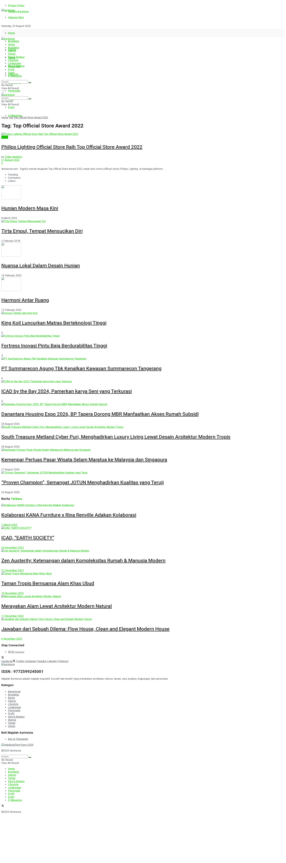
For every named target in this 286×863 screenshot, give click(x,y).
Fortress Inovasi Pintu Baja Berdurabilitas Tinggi (54, 346)
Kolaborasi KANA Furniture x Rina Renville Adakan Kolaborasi (68, 515)
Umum (11, 726)
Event (11, 107)
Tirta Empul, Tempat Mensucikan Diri (42, 231)
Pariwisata (14, 90)
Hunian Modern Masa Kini (29, 208)
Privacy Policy (16, 5)
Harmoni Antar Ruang (25, 300)
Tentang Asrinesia (18, 11)
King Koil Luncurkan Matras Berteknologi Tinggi (53, 323)
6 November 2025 (11, 638)
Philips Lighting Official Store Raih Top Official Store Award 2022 (71, 147)
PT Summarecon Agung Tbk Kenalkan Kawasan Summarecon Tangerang (81, 368)
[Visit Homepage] (8, 10)
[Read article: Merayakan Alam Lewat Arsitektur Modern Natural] (143, 596)
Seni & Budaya (16, 57)
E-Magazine (15, 115)
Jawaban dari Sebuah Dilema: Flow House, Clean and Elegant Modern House (85, 629)
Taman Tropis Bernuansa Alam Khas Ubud (47, 583)
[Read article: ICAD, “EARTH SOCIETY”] (143, 528)
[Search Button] (29, 82)
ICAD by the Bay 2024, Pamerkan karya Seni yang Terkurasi (66, 391)
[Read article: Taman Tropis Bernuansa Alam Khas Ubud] (143, 573)
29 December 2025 (12, 547)
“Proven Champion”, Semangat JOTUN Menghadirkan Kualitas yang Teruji (82, 482)
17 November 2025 (12, 616)
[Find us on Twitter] (2, 32)
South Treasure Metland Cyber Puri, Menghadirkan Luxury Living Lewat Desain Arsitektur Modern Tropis (115, 437)
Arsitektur (13, 41)
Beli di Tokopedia (18, 739)
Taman (11, 53)
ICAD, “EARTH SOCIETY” (27, 538)
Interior (12, 50)
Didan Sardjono (13, 156)
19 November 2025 (12, 593)
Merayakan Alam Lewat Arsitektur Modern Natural (56, 606)
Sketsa (12, 719)
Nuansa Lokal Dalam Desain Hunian (40, 265)
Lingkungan (14, 63)
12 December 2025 (12, 570)
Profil (11, 69)
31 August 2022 (10, 160)
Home (11, 33)
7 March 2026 (9, 524)
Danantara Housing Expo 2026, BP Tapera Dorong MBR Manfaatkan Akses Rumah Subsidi (100, 414)
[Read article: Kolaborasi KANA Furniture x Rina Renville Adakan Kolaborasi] (143, 505)
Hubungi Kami (16, 17)
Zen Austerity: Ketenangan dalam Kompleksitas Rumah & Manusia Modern (83, 560)
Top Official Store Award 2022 (31, 117)
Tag (11, 117)
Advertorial (14, 691)
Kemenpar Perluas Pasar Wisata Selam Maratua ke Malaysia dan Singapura (84, 459)
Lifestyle (13, 60)
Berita (4, 137)
